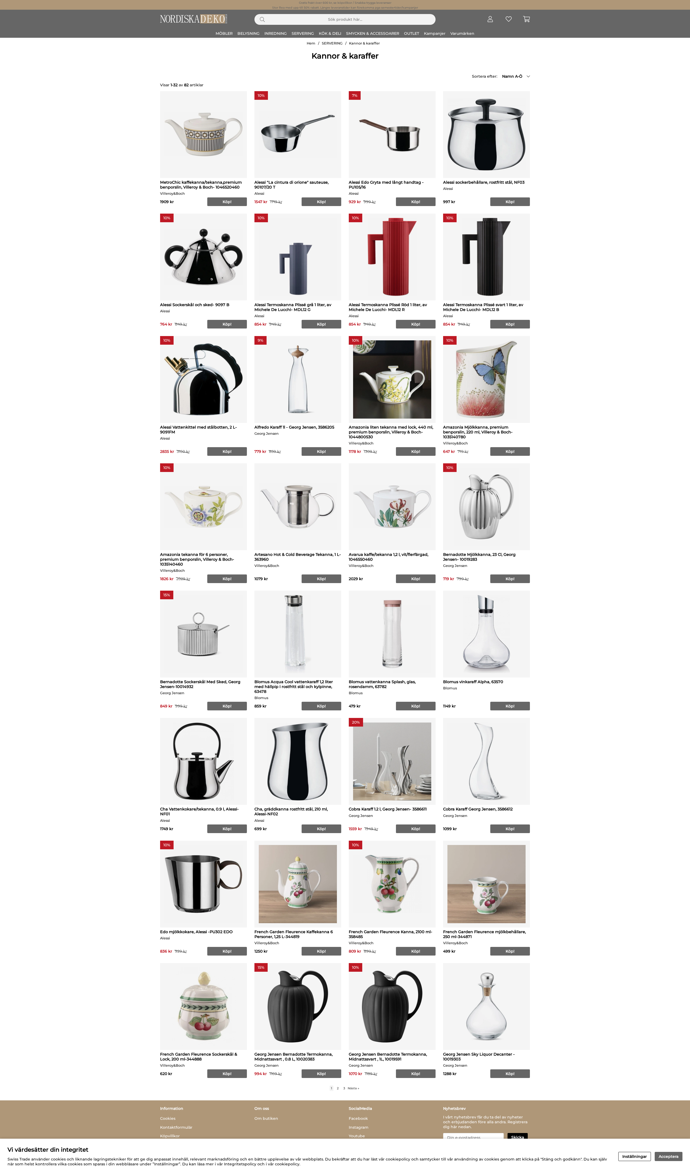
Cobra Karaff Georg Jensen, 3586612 (478, 809)
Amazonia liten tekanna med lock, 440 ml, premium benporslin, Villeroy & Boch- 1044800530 (391, 432)
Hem (311, 43)
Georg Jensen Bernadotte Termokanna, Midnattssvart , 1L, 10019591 (388, 1057)
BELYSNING (248, 33)
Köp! (510, 706)
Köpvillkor (170, 1136)
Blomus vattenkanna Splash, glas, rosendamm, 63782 (382, 684)
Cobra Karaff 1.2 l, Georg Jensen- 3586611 (388, 809)
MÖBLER (224, 33)
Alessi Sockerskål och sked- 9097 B (194, 304)
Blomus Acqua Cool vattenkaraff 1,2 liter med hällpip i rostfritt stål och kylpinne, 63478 (293, 686)
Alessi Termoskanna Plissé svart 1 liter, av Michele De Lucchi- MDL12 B (483, 307)
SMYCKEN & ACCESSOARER (372, 33)
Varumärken (462, 33)
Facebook (358, 1118)
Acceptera (668, 1156)
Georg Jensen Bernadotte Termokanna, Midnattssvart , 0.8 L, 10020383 (293, 1057)
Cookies (167, 1118)
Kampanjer (435, 33)
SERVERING (303, 33)
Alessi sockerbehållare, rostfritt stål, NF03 (484, 182)
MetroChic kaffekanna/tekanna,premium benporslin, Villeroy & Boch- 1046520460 (201, 185)
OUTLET (411, 33)
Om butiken (266, 1118)
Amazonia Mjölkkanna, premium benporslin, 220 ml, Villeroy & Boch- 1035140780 (478, 432)
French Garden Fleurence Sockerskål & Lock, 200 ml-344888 (198, 1057)
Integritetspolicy (240, 1164)
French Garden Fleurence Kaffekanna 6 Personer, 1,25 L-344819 (293, 934)
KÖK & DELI (330, 33)
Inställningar (634, 1156)
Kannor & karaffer (364, 43)
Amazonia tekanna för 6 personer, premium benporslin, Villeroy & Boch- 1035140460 (197, 559)
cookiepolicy (287, 1164)
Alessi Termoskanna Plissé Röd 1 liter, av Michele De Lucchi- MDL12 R (388, 307)
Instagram (358, 1127)
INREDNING (275, 33)
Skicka (517, 1137)
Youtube (357, 1136)
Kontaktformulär (176, 1127)
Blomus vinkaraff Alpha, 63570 (473, 681)
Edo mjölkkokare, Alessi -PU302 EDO (196, 931)
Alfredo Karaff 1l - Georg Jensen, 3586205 (294, 427)
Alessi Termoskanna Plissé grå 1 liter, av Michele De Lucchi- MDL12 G (292, 307)
